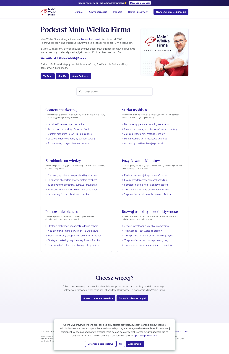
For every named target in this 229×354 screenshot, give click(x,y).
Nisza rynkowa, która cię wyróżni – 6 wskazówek (73, 230)
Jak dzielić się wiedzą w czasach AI (66, 124)
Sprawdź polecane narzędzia (98, 298)
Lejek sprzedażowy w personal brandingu (146, 180)
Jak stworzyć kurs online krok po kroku (68, 194)
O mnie (79, 11)
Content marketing (61, 109)
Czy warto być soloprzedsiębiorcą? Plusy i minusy (74, 245)
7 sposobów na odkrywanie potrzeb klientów (147, 194)
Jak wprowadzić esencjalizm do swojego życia (148, 235)
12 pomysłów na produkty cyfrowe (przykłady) (72, 184)
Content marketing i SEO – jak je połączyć (70, 133)
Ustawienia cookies (180, 331)
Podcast (117, 11)
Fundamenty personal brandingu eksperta (146, 124)
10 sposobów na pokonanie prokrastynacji (146, 240)
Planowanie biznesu (61, 211)
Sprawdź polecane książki (132, 298)
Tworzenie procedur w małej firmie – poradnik (148, 245)
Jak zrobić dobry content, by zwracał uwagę (71, 138)
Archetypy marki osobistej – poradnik (144, 143)
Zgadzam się (134, 344)
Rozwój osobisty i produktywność (150, 211)
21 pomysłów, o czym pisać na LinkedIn (68, 143)
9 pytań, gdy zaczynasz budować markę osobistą (150, 129)
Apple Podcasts (80, 76)
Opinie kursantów (138, 11)
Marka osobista (134, 109)
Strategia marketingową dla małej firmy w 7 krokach (75, 240)
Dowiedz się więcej (140, 3)
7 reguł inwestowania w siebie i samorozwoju (147, 226)
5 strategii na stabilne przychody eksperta (146, 184)
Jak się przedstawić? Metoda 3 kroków (144, 133)
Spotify (62, 76)
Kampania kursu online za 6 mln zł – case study (73, 189)
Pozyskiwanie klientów (141, 160)
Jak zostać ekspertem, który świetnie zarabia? (72, 180)
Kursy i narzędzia (97, 11)
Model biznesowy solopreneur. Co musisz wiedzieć (74, 235)
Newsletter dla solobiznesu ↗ (171, 12)
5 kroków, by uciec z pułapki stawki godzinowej (72, 175)
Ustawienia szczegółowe (100, 344)
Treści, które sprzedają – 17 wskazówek (68, 129)
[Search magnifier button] (80, 91)
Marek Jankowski (90, 39)
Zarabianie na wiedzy (63, 160)
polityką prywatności (146, 335)
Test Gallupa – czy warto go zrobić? (143, 230)
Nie (120, 344)
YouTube (47, 76)
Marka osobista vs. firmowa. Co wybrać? (145, 138)
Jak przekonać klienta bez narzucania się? (146, 189)
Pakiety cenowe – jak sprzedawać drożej (145, 175)
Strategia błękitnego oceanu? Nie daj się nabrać (73, 226)
